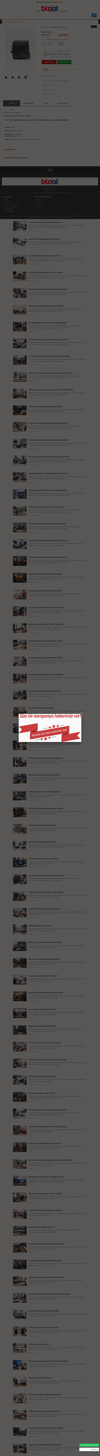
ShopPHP (93, 1449)
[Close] (81, 714)
